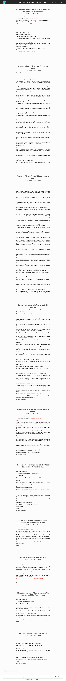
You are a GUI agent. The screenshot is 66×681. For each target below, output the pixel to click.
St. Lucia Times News (34, 473)
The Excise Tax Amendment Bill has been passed (33, 557)
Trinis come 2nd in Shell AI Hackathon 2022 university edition (33, 67)
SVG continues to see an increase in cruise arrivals (33, 633)
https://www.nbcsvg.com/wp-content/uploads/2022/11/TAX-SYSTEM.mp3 (30, 578)
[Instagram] (55, 2)
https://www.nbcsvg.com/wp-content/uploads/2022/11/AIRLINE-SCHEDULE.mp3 (31, 659)
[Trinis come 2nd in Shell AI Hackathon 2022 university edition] (33, 63)
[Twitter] (58, 2)
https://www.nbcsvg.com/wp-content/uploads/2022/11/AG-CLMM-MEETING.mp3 (31, 619)
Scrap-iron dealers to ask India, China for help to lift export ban (33, 306)
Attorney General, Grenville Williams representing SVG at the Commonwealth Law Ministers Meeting (33, 594)
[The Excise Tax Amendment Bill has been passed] (33, 554)
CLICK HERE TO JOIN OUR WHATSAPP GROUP (25, 51)
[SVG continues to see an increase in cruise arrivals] (33, 630)
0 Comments (34, 13)
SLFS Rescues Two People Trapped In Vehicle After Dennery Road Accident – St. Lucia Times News (33, 466)
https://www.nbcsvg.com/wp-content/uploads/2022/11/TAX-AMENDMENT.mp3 (31, 573)
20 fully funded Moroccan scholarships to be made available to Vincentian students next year (33, 521)
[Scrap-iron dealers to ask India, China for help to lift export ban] (33, 302)
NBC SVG (32, 529)
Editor (17, 53)
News (17, 77)
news (38, 13)
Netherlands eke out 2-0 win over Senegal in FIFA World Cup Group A (33, 410)
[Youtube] (61, 2)
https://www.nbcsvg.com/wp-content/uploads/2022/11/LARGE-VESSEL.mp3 (30, 654)
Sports (17, 420)
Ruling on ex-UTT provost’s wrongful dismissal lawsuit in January (33, 177)
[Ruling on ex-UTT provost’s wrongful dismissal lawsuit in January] (33, 173)
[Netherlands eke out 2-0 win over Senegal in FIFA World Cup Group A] (33, 406)
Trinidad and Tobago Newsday (36, 74)
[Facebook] (52, 2)
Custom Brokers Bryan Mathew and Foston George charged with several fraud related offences (33, 10)
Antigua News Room (34, 18)
